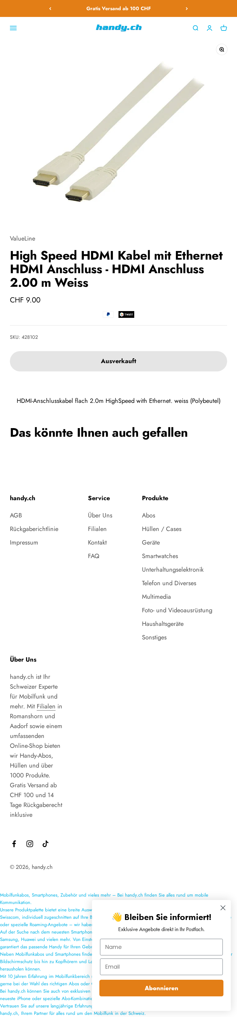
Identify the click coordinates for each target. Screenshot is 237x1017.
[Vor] (187, 8)
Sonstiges (154, 637)
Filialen (97, 529)
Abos (148, 515)
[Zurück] (50, 8)
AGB (16, 515)
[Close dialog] (223, 907)
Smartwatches (160, 556)
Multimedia (156, 596)
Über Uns (100, 515)
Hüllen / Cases (161, 529)
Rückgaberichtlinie (34, 529)
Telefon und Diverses (169, 583)
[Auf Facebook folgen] (14, 844)
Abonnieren (161, 988)
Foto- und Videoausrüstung (177, 610)
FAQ (93, 556)
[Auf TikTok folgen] (45, 844)
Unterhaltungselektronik (173, 569)
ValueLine (22, 238)
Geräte (151, 542)
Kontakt (97, 542)
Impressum (24, 542)
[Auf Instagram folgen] (30, 844)
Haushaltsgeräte (163, 623)
